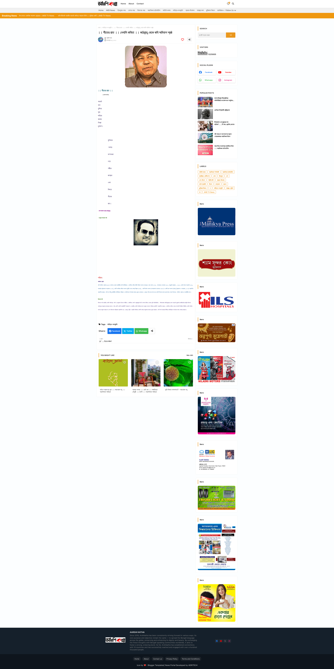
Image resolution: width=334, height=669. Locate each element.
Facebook (116, 331)
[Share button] (152, 331)
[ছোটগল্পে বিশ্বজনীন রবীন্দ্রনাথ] (205, 114)
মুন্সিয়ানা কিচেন (210, 10)
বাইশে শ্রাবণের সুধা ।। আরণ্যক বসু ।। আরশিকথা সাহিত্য (112, 390)
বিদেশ (210, 184)
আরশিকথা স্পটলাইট (214, 172)
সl (199, 192)
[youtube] (221, 641)
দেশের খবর (131, 10)
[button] (233, 3)
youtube (228, 72)
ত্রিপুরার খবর (122, 10)
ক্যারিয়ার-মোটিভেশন (223, 10)
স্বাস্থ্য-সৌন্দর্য (229, 188)
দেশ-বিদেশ (202, 180)
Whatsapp (143, 331)
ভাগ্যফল (218, 184)
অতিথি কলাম (166, 10)
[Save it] (182, 39)
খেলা (214, 176)
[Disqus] (146, 432)
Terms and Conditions (191, 659)
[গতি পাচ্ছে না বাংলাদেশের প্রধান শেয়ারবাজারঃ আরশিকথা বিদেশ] (205, 138)
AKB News (110, 10)
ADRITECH (192, 665)
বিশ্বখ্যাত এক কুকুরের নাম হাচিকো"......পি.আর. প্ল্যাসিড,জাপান (224, 123)
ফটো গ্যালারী (202, 184)
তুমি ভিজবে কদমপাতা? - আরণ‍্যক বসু (176, 389)
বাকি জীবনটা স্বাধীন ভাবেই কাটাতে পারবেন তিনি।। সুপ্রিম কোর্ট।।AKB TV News (50, 15)
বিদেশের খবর (141, 10)
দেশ (227, 176)
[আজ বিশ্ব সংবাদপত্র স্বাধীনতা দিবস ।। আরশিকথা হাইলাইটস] (205, 150)
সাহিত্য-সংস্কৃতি (178, 10)
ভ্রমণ (224, 184)
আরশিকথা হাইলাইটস (154, 10)
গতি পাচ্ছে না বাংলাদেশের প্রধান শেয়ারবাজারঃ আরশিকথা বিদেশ (223, 135)
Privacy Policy (171, 659)
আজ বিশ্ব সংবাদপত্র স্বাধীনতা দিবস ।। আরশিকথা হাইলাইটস (224, 147)
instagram (228, 80)
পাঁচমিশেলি (210, 180)
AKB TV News (209, 192)
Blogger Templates (156, 665)
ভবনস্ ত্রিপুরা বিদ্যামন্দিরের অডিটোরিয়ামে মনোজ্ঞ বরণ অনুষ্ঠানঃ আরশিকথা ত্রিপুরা (223, 99)
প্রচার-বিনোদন (190, 10)
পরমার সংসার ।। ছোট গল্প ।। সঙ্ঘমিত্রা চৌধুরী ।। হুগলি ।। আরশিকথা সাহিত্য (144, 390)
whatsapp (209, 80)
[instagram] (229, 641)
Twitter (129, 331)
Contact (140, 3)
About (131, 3)
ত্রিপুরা (221, 176)
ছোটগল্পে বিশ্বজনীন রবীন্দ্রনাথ (222, 110)
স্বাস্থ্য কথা (200, 10)
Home (123, 3)
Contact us (157, 659)
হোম (99, 27)
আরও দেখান (189, 355)
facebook (208, 72)
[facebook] (216, 641)
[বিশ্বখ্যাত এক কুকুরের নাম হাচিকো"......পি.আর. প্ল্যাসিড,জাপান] (205, 126)
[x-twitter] (225, 641)
